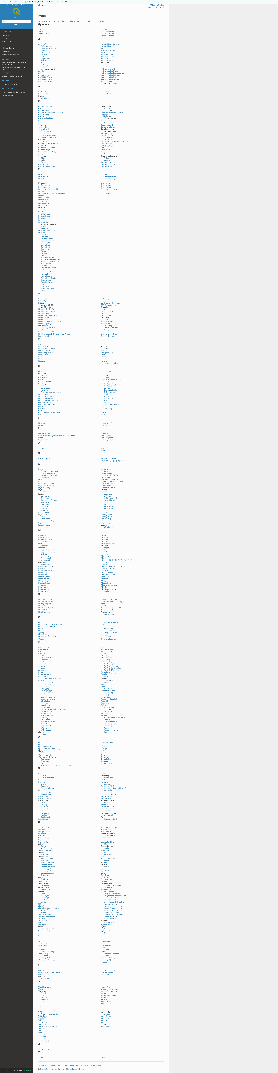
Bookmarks (42, 92)
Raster (40, 790)
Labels (43, 181)
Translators (108, 110)
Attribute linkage (110, 384)
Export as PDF (106, 313)
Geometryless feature (46, 400)
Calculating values (45, 106)
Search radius (43, 840)
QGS (103, 745)
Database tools (44, 187)
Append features (44, 75)
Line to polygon (107, 483)
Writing (44, 728)
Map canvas (42, 548)
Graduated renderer (111, 900)
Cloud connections (45, 119)
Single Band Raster (45, 914)
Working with (109, 887)
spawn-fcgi (105, 850)
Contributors (6, 51)
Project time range (48, 952)
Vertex (103, 993)
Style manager (106, 879)
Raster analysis (44, 796)
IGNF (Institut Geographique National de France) (56, 436)
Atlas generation (107, 54)
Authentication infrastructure (115, 718)
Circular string (43, 115)
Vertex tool (105, 997)
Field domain (43, 355)
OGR (40, 631)
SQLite (106, 844)
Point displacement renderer (114, 914)
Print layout (105, 674)
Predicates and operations (51, 392)
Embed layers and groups (47, 315)
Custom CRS (108, 137)
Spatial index (106, 838)
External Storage (107, 336)
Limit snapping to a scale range (112, 481)
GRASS (43, 158)
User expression (107, 972)
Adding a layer (46, 753)
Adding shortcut (47, 682)
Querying (44, 809)
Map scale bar (109, 614)
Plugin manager (47, 713)
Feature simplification (46, 348)
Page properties (44, 647)
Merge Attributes (47, 257)
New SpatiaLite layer (109, 599)
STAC (103, 856)
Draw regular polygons (109, 189)
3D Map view (43, 34)
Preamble (5, 35)
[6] (124, 461)
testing (43, 734)
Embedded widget (45, 321)
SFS (39, 904)
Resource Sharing (47, 788)
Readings (44, 879)
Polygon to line (107, 649)
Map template (43, 589)
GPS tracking (106, 371)
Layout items (43, 523)
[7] (128, 560)
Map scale (45, 979)
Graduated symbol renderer (111, 380)
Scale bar (44, 510)
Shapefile (41, 906)
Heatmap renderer (111, 904)
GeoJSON (42, 380)
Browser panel (106, 92)
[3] (112, 135)
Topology (44, 228)
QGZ (103, 747)
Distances (107, 552)
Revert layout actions (109, 807)
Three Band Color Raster (47, 960)
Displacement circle (108, 177)
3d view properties (108, 36)
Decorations (43, 195)
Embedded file (43, 317)
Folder (43, 695)
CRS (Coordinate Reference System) (114, 141)
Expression (45, 477)
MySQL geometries (111, 498)
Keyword (104, 461)
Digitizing (42, 222)
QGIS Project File (45, 755)
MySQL (104, 587)
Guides (103, 415)
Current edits (106, 150)
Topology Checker (48, 722)
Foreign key (105, 353)
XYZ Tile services (44, 1049)
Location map (106, 519)
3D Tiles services (107, 34)
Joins (103, 448)
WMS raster (108, 512)
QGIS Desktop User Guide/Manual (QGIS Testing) (14, 63)
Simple (43, 585)
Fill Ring (44, 253)
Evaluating (108, 326)
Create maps (106, 125)
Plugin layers (43, 676)
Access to (44, 386)
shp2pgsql (42, 912)
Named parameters (111, 328)
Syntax (43, 776)
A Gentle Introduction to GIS (12, 76)
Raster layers (108, 504)
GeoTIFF (41, 409)
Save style (42, 834)
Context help (43, 164)
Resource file (46, 720)
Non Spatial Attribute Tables (111, 608)
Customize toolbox (111, 390)
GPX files (107, 496)
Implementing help (48, 699)
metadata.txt (106, 568)
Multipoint (105, 581)
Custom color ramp (48, 135)
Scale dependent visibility (113, 788)
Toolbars (104, 947)
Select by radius (47, 871)
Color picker (43, 127)
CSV (102, 146)
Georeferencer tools (111, 954)
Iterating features (107, 440)
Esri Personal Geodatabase (111, 303)
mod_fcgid (105, 570)
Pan (39, 651)
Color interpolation (45, 123)
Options (41, 639)
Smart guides (43, 925)
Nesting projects (44, 604)
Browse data (43, 94)
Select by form (46, 865)
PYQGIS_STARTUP (48, 328)
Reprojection (106, 798)
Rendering (105, 786)
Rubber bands (46, 558)
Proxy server (106, 703)
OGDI (40, 629)
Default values (43, 197)
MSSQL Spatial (107, 572)
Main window (43, 537)
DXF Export (105, 193)
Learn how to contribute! (155, 7)
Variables (41, 987)
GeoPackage (43, 402)
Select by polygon (47, 869)
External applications (109, 334)
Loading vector (106, 517)
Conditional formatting (47, 152)
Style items (45, 98)
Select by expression (48, 863)
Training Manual (7, 73)
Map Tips (104, 535)
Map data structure (45, 566)
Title (102, 943)
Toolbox (107, 402)
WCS (40, 1012)
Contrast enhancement (47, 166)
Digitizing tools (44, 232)
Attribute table (106, 59)
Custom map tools (48, 552)
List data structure (108, 488)
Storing (43, 902)
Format (104, 357)
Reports (107, 682)
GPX (103, 373)
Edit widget (42, 301)
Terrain (41, 954)
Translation (45, 724)
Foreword (5, 38)
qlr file (103, 753)
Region (106, 396)
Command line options (46, 148)
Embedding (45, 554)
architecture (45, 564)
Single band (45, 817)
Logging (44, 763)
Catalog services (44, 110)
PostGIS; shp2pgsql (111, 666)
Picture (41, 672)
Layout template (107, 473)
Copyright (105, 115)
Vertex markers (46, 560)
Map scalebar (43, 587)
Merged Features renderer (113, 908)
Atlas (103, 52)
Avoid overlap (106, 81)
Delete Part (45, 245)
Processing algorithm (49, 715)
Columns (107, 65)
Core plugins (106, 117)
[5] (122, 461)
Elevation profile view (46, 311)
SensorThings (43, 881)
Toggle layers (106, 945)
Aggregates (42, 61)
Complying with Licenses (10, 54)
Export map (108, 680)
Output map (105, 635)
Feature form (43, 346)
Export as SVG (106, 315)
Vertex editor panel (108, 995)
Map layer (45, 896)
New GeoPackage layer (47, 608)
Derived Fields (43, 206)
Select (43, 210)
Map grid (41, 568)
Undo (43, 290)
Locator (104, 521)
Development (46, 759)
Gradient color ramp (48, 137)
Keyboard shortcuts (108, 459)
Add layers (42, 56)
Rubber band (106, 811)
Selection (107, 67)
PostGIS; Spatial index (112, 668)
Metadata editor (107, 566)
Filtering (104, 344)
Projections (105, 693)
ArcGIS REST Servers (46, 79)
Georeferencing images (47, 404)
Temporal (41, 949)
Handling (44, 390)
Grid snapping (106, 409)
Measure (107, 956)
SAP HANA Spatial (45, 827)
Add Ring (44, 237)
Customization (106, 166)
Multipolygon (106, 583)
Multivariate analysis (109, 585)
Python (43, 162)
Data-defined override (46, 179)
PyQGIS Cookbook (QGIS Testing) (13, 92)
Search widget (43, 842)
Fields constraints (45, 359)
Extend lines (45, 251)
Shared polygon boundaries (48, 908)
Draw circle (105, 183)
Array (103, 48)
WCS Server (43, 1016)
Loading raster (106, 515)
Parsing (106, 330)
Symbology (105, 889)
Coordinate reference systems (112, 112)
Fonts (103, 351)
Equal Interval (43, 336)
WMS (106, 562)
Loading (44, 201)
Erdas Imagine (106, 299)
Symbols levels (106, 925)
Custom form (106, 162)
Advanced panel (47, 239)
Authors (107, 108)
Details (43, 802)
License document (108, 479)
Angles (106, 548)
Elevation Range (44, 313)
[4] (119, 461)
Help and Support (8, 48)
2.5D (40, 29)
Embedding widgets (45, 324)
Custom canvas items (49, 550)
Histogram (105, 423)
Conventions (6, 41)
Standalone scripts (111, 730)
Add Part (44, 235)
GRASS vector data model (111, 404)
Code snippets (46, 684)
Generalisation (43, 378)
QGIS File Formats (45, 747)
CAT (40, 108)
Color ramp (45, 133)
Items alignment (107, 436)
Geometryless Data (45, 398)
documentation (107, 181)
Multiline (104, 579)
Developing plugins (111, 724)
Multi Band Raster (108, 575)
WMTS (104, 1022)
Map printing (43, 581)
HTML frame (106, 425)
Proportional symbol (109, 699)
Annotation (42, 67)
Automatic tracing (48, 241)
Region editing (109, 398)
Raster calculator (44, 798)
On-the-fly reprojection (47, 635)
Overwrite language (108, 639)
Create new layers (108, 127)
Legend (103, 475)
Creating (44, 993)
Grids (103, 411)
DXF (102, 191)
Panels (40, 653)
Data (40, 175)
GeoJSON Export (44, 382)
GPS (40, 415)
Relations (104, 780)
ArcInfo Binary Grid (108, 46)
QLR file (104, 751)
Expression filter (107, 321)
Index (16, 24)
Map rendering (44, 583)
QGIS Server (45, 214)
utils (42, 1001)
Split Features (46, 284)
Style (106, 400)
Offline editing (46, 711)
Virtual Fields (106, 1001)
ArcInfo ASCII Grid (45, 81)
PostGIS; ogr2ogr (110, 664)
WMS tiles (105, 1018)
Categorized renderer (112, 894)
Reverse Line (45, 274)
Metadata (104, 560)
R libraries (42, 780)
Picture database (44, 674)
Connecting (45, 185)
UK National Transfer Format (49, 972)
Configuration (43, 154)
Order (43, 492)
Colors (40, 129)
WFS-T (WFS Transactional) (48, 1026)
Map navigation (44, 577)
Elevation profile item (49, 500)
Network (41, 606)
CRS (102, 135)
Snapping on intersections (111, 827)
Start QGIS (105, 863)
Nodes (103, 606)
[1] (42, 32)
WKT (40, 1030)
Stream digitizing (47, 288)
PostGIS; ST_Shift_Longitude (114, 670)
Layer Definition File (46, 483)
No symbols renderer (112, 910)
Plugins (41, 680)
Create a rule (108, 815)
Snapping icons (44, 931)
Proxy (103, 701)
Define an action (47, 46)
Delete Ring (45, 247)
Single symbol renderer (47, 916)
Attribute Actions (107, 56)
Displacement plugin (109, 179)
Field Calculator (44, 351)
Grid (102, 406)
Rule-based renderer (111, 916)
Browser (107, 877)
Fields (40, 357)
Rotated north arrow (109, 809)
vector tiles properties (109, 989)
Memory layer (106, 556)
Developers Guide (8, 95)
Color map (42, 125)
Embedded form (44, 319)
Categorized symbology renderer (50, 112)
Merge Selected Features (50, 259)
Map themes (43, 591)
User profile (105, 974)
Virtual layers (106, 1003)
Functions (105, 361)
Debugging (45, 689)
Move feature (46, 263)
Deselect (44, 846)
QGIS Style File (107, 742)
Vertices (104, 999)
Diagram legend (44, 216)
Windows (42, 1028)
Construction (46, 388)
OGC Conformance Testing (48, 626)
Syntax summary (47, 778)
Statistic (44, 664)
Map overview (43, 579)
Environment (108, 711)
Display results (109, 394)
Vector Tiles (105, 987)
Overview (44, 546)
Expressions (105, 324)
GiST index (108, 840)
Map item (44, 506)
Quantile (104, 757)
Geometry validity (45, 396)
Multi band (45, 807)
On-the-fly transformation (48, 637)
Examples (44, 50)
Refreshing (45, 813)
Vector (40, 989)
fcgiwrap (41, 344)
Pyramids (104, 713)
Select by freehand (48, 867)
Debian (41, 191)
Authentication (107, 69)
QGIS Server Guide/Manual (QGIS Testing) (13, 69)
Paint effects (43, 649)
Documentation (47, 693)
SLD (39, 923)
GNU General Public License (49, 413)
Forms (103, 359)
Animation (42, 65)
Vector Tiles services (109, 991)
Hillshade (41, 425)
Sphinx (48, 1069)
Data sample (43, 177)
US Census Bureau (108, 970)
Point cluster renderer (112, 912)
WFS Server (42, 1024)
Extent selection (107, 332)
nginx (103, 604)
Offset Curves (46, 266)
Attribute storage (110, 386)
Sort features (106, 832)
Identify (44, 1037)
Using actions (46, 52)
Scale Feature (46, 280)
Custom (107, 784)
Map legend (42, 575)
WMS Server (106, 1016)
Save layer (42, 829)
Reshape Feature (47, 272)
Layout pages (106, 471)
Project (104, 687)
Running (107, 160)
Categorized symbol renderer (115, 896)
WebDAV (42, 1018)
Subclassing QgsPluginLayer (51, 678)
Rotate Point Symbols (49, 278)
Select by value (46, 875)
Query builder (106, 759)
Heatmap (41, 423)
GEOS (40, 406)
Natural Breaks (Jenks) (46, 602)
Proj (102, 684)
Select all (44, 860)
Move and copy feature (50, 261)
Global (43, 894)
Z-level (41, 1058)
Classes (41, 117)
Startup (106, 732)
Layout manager (44, 525)
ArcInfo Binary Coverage (110, 44)
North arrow (45, 508)
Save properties (44, 832)
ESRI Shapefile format (109, 305)
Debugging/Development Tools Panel (52, 193)
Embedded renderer (111, 898)
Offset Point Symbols (49, 268)
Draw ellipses (106, 185)
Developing (45, 691)
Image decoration (44, 440)
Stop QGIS (105, 871)
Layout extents (44, 512)
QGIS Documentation (17, 5)
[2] (45, 32)
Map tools (45, 556)
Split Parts (45, 286)
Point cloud (105, 647)
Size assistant (43, 918)
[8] (131, 560)
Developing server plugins (113, 726)
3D (39, 32)
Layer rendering (44, 488)
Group (103, 413)
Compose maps (44, 150)
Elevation (41, 309)
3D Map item (46, 496)
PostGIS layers (109, 500)
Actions (41, 44)
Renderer (107, 154)
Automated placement (49, 471)
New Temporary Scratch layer (112, 602)
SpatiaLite (105, 842)
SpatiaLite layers (110, 506)
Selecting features (45, 850)
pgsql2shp (42, 670)
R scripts (107, 123)
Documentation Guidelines (11, 84)
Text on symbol (44, 958)
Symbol (104, 881)
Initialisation (45, 701)
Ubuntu (41, 970)
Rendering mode (107, 796)
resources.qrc (106, 805)
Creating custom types (112, 885)
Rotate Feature (46, 276)
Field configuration (45, 353)
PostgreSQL (105, 662)
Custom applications (111, 722)
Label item (45, 504)
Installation (105, 434)
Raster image (108, 629)
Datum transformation (46, 189)
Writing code (46, 730)
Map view (105, 541)
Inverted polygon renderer (113, 906)
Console (107, 720)
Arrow (43, 517)
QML (103, 755)
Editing (43, 995)
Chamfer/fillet (46, 243)
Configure (107, 388)
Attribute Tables (107, 61)
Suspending (108, 790)
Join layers (42, 448)
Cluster (41, 121)
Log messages (106, 523)
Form (103, 355)
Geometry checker (48, 697)
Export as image (107, 311)
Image (40, 438)
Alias (40, 63)
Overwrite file (106, 637)
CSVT (103, 148)
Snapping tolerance (48, 929)
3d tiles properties (108, 32)
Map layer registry (45, 570)
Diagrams (42, 218)
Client (43, 1035)
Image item (45, 502)
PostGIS (104, 656)
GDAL (40, 371)
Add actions (42, 54)
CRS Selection (106, 143)
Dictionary (42, 220)
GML (40, 411)
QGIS (40, 745)
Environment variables (46, 332)
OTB (102, 624)
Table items (42, 945)
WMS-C (104, 1020)
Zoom (103, 1058)
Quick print (105, 765)
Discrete (104, 175)
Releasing (44, 718)
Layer (40, 481)
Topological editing (108, 958)
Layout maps (106, 469)
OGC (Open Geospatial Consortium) (52, 624)
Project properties (108, 691)
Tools (106, 554)
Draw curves (46, 249)
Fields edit (42, 361)
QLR (102, 749)
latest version (73, 2)
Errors (103, 301)
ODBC (40, 622)
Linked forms (106, 486)
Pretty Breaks (106, 672)
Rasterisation (43, 819)
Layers (43, 656)
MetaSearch (45, 707)
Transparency (106, 962)
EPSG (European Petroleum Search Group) (54, 334)
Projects (107, 502)
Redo (43, 270)
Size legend (42, 920)
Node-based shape (48, 521)
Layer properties (44, 486)
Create (43, 784)
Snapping (44, 226)
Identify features (44, 434)
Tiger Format (106, 941)
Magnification (43, 535)
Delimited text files (45, 199)
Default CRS (108, 139)
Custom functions (108, 164)
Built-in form (106, 94)
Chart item (45, 498)
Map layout (42, 572)
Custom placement (48, 473)
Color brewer (46, 131)
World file (105, 1026)
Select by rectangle (48, 873)
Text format (108, 348)
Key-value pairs (44, 459)
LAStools (41, 479)
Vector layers (109, 508)
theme (60, 1069)
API (39, 73)
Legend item (105, 477)
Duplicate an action (48, 48)
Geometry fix (43, 394)
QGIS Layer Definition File (48, 749)
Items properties (107, 438)
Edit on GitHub (158, 5)
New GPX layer (44, 610)
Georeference (46, 792)
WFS (106, 510)
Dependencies (43, 204)
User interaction (47, 726)
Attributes (45, 141)
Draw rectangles (107, 187)
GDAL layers (108, 494)
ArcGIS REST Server (46, 77)
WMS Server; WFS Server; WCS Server (56, 765)
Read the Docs (77, 1069)
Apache (41, 71)
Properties (108, 689)
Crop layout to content (110, 133)
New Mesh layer (44, 612)
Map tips (104, 537)
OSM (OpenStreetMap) (110, 622)
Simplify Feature (47, 282)
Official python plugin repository (53, 709)
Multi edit (105, 577)
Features (5, 45)
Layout (106, 949)
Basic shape (45, 519)
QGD (40, 742)
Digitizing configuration (47, 230)
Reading (44, 900)
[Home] (39, 5)
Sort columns (106, 829)
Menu (103, 558)
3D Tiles (104, 29)
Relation (44, 541)
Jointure (104, 450)
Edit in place (43, 299)
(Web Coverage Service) (50, 1014)
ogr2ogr (41, 633)
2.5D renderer (109, 891)
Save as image (109, 631)
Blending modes (110, 794)
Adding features (44, 59)
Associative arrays (108, 50)
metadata (104, 564)
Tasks (40, 947)
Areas (106, 550)
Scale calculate (44, 838)
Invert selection (47, 858)
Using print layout (110, 633)
